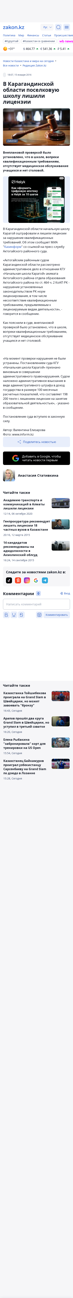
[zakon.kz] (13, 27)
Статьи (46, 35)
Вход (67, 593)
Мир (21, 35)
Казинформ (12, 247)
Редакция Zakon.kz (34, 65)
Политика (9, 35)
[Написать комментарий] (36, 604)
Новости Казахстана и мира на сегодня (28, 61)
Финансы (33, 35)
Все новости (11, 65)
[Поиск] (58, 27)
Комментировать (57, 615)
